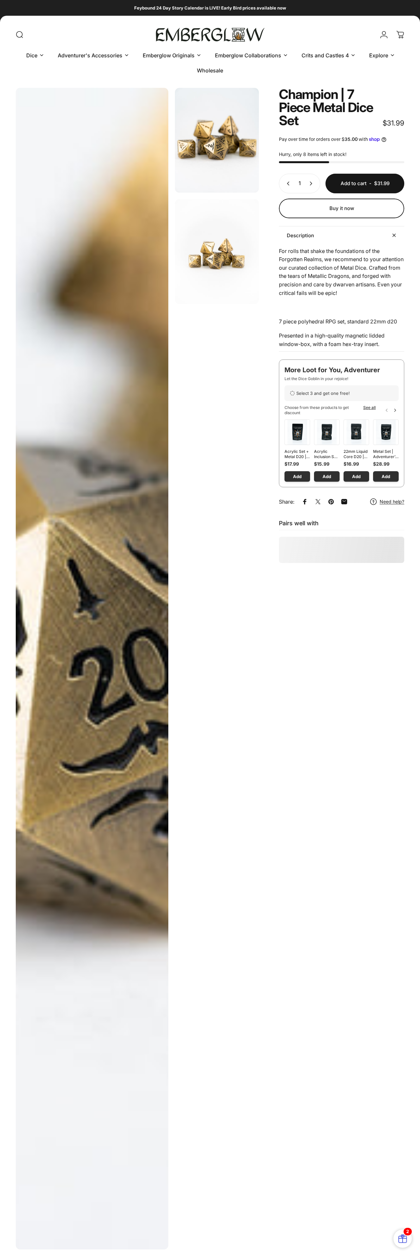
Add (297, 476)
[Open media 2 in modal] (217, 140)
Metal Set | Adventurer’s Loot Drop (385, 454)
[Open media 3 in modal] (217, 251)
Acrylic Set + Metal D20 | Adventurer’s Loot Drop (296, 454)
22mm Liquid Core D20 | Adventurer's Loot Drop (356, 454)
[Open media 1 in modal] (92, 668)
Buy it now (341, 208)
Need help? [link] (392, 501)
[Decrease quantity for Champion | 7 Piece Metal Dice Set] (286, 183)
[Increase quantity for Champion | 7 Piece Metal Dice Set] (312, 183)
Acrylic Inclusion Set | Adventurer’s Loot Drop (326, 454)
